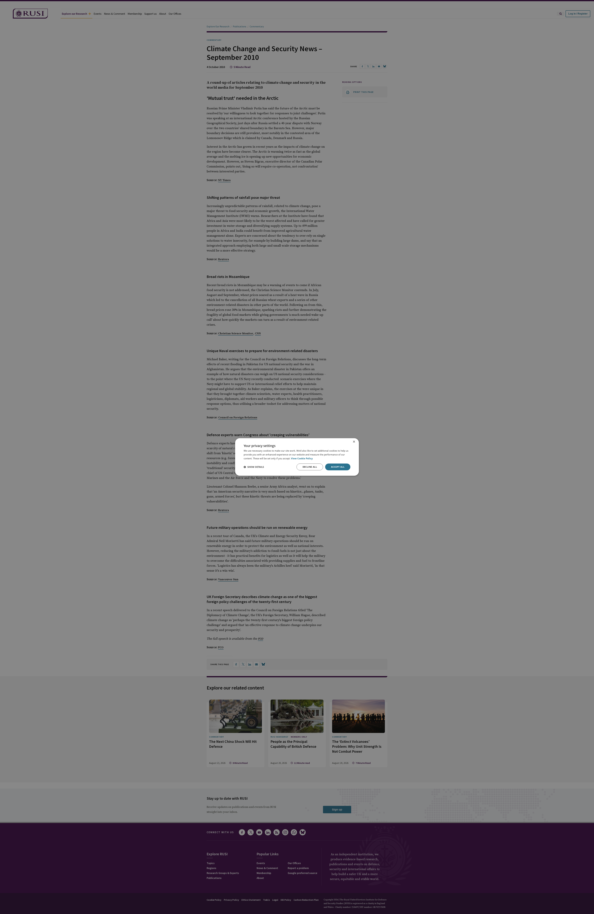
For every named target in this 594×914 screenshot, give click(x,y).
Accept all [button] (337, 466)
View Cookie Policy (302, 458)
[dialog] (297, 457)
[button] (254, 467)
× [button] (354, 442)
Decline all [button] (310, 466)
